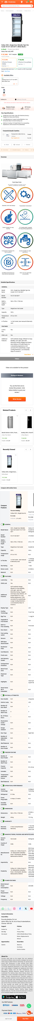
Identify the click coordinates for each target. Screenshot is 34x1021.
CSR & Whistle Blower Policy (24, 934)
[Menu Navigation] (2, 2)
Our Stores (19, 947)
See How (5, 66)
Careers (3, 944)
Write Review (17, 399)
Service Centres (21, 949)
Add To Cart (8, 1018)
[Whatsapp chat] (28, 1006)
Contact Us (4, 929)
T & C (18, 929)
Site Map (3, 931)
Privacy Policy (20, 931)
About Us (19, 944)
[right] (30, 410)
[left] (26, 410)
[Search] (19, 2)
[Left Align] (32, 6)
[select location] (23, 2)
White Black (4, 95)
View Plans (7, 71)
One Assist (4, 934)
